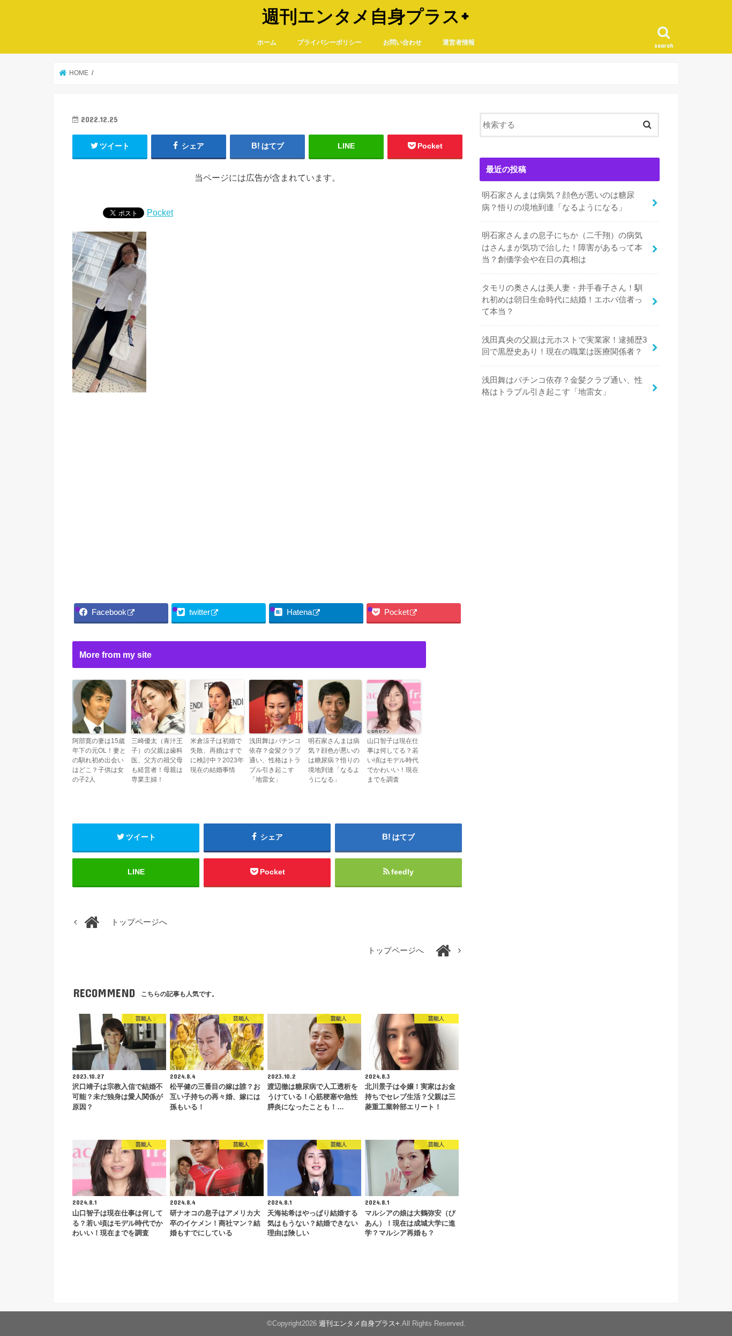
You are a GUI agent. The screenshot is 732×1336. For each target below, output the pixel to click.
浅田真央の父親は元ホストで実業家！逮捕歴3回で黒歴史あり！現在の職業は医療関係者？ (564, 346)
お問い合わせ (402, 42)
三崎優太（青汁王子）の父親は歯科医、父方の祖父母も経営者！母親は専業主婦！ (157, 760)
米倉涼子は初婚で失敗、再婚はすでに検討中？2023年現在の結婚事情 (217, 755)
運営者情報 (459, 42)
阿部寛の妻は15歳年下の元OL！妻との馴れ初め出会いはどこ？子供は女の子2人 (99, 760)
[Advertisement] (267, 495)
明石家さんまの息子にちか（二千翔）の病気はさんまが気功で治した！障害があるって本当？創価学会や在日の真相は (562, 247)
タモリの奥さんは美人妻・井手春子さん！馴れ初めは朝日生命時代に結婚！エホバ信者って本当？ (562, 300)
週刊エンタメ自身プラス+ (366, 15)
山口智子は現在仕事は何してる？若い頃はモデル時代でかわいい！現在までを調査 (393, 760)
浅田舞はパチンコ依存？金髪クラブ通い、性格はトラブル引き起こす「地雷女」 (275, 760)
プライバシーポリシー (329, 42)
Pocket (160, 212)
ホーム (267, 42)
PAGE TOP (705, 1286)
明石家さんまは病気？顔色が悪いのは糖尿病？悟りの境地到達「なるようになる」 (334, 760)
